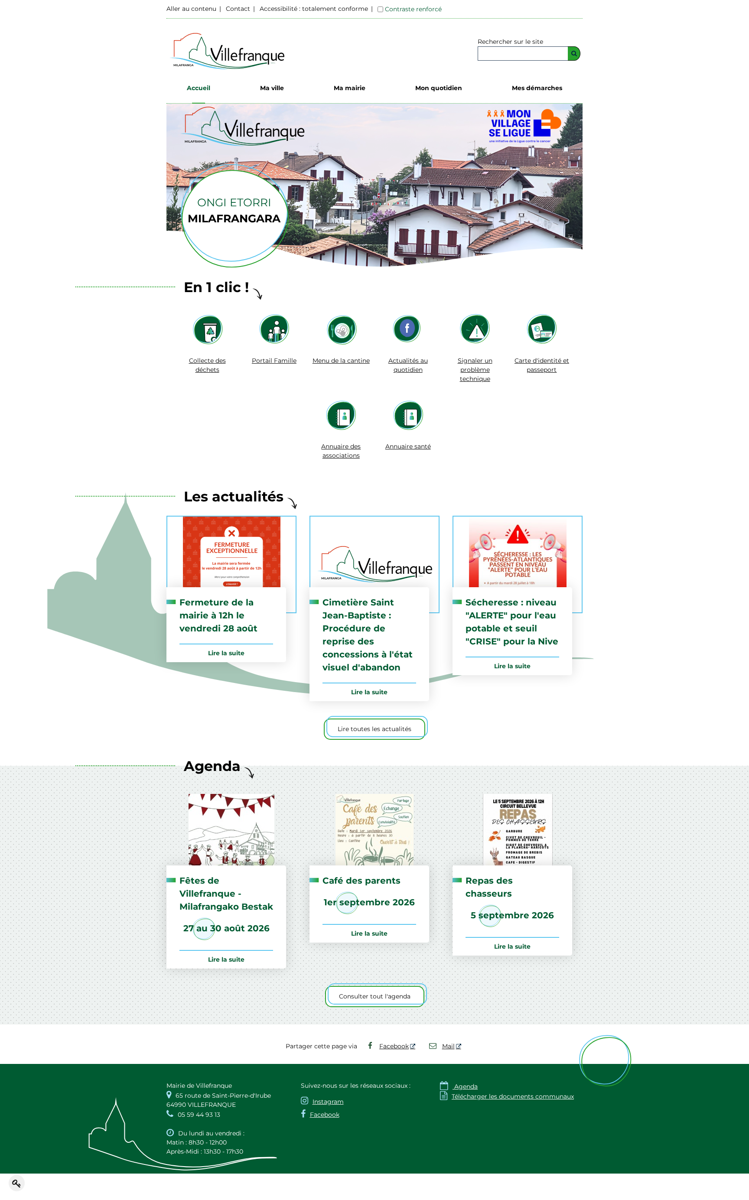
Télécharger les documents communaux (507, 1096)
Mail (448, 1046)
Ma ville (272, 88)
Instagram (328, 1102)
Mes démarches (537, 88)
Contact (238, 9)
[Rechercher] (574, 53)
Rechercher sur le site (510, 42)
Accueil (198, 88)
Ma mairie (349, 88)
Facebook (394, 1046)
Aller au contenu (191, 9)
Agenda (459, 1086)
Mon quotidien (438, 88)
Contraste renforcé (413, 9)
